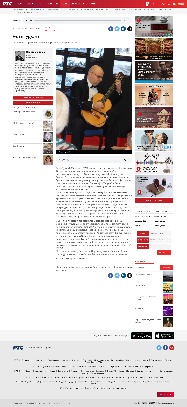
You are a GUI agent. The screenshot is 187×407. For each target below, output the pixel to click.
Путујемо (75, 371)
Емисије (76, 4)
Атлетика (105, 366)
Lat (154, 3)
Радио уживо (33, 12)
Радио (64, 4)
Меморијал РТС (147, 366)
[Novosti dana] (154, 26)
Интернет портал (119, 388)
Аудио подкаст (33, 103)
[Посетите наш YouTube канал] (171, 347)
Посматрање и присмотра (24, 111)
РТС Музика (141, 377)
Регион (36, 360)
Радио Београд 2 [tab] (24, 107)
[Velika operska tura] (154, 49)
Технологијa (63, 371)
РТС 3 (46, 377)
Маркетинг (79, 388)
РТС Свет (55, 377)
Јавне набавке (92, 388)
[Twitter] (117, 28)
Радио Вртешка (135, 10)
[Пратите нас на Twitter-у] (159, 347)
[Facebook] (110, 28)
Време (129, 360)
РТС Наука (66, 377)
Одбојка (72, 366)
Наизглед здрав (97, 373)
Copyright (29, 403)
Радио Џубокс (120, 10)
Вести (21, 4)
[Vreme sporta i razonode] (154, 163)
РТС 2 (38, 377)
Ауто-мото (115, 366)
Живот (28, 371)
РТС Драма (79, 377)
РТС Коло (116, 377)
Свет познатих (87, 371)
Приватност (18, 403)
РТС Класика (104, 377)
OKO (39, 4)
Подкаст (169, 360)
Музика (52, 371)
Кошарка (55, 366)
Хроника (66, 360)
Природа (130, 371)
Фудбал (44, 366)
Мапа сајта (165, 394)
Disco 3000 (140, 285)
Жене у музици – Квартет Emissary (145, 298)
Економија (87, 360)
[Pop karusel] (154, 117)
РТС (85, 4)
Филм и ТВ (111, 371)
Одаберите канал (156, 233)
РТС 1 (31, 377)
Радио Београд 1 (20, 10)
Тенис (63, 366)
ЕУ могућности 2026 (93, 362)
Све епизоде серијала (33, 98)
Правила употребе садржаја (46, 403)
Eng (162, 3)
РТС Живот (91, 377)
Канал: (142, 233)
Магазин (48, 4)
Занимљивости (39, 371)
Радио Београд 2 (37, 10)
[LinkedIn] (123, 28)
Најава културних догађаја (24, 157)
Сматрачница (156, 360)
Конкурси (105, 388)
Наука (121, 371)
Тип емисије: (143, 240)
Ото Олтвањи (18, 146)
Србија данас (53, 360)
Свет (43, 360)
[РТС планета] (147, 4)
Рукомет (82, 366)
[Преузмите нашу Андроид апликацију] (141, 335)
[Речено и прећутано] (154, 140)
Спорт (30, 4)
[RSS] (174, 4)
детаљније (20, 91)
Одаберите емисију (157, 240)
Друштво (76, 360)
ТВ (57, 4)
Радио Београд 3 (54, 10)
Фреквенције (19, 12)
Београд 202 (69, 10)
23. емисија (140, 308)
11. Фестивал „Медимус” (23, 123)
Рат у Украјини (117, 360)
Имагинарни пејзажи (143, 274)
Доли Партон (18, 134)
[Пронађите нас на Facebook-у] (165, 347)
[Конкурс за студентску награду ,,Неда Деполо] (154, 72)
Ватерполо (93, 366)
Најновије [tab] (140, 261)
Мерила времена (101, 360)
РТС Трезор (128, 377)
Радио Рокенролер (103, 10)
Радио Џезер (150, 10)
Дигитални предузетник (147, 371)
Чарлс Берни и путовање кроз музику (148, 321)
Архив (160, 10)
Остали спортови (130, 366)
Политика (25, 360)
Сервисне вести (141, 360)
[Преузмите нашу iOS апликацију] (164, 335)
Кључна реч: (142, 246)
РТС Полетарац (156, 377)
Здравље (100, 371)
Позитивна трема (36, 51)
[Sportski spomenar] (154, 186)
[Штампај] (129, 28)
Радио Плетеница (85, 10)
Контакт (168, 10)
